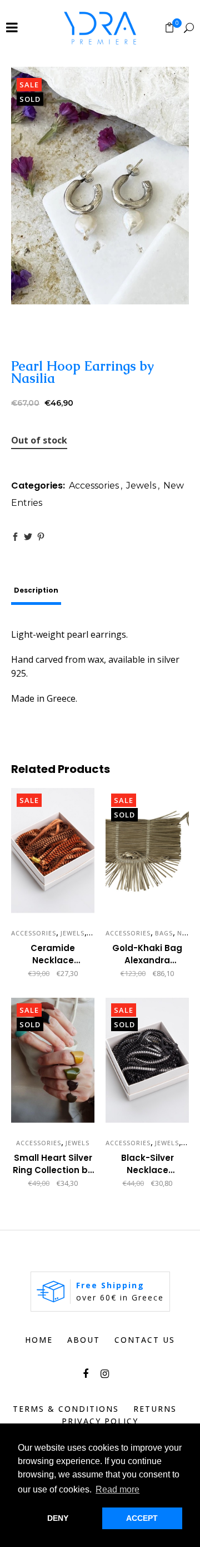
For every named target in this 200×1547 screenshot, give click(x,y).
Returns (155, 1408)
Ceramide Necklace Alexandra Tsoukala (53, 966)
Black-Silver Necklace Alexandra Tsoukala (147, 1176)
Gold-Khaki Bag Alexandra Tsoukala (147, 960)
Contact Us (144, 1339)
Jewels (141, 485)
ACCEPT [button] (142, 1518)
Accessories (94, 485)
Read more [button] (117, 1489)
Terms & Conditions (66, 1408)
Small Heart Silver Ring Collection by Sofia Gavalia (53, 1170)
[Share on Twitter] (28, 537)
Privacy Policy (100, 1421)
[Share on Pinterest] (41, 537)
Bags (164, 933)
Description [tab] (36, 590)
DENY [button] (57, 1518)
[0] (169, 27)
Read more (113, 974)
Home (39, 1339)
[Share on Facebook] (15, 537)
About (83, 1339)
